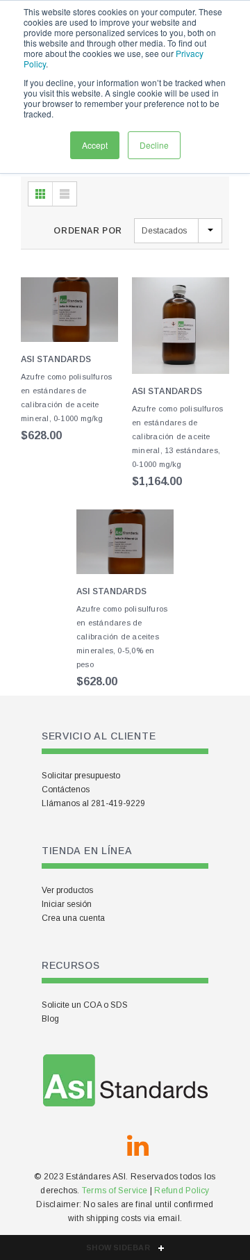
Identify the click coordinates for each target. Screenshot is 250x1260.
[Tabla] (40, 194)
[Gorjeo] (104, 1146)
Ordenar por (87, 231)
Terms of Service (115, 1190)
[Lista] (64, 194)
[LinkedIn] (137, 1146)
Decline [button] (154, 145)
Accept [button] (95, 145)
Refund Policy (181, 1190)
